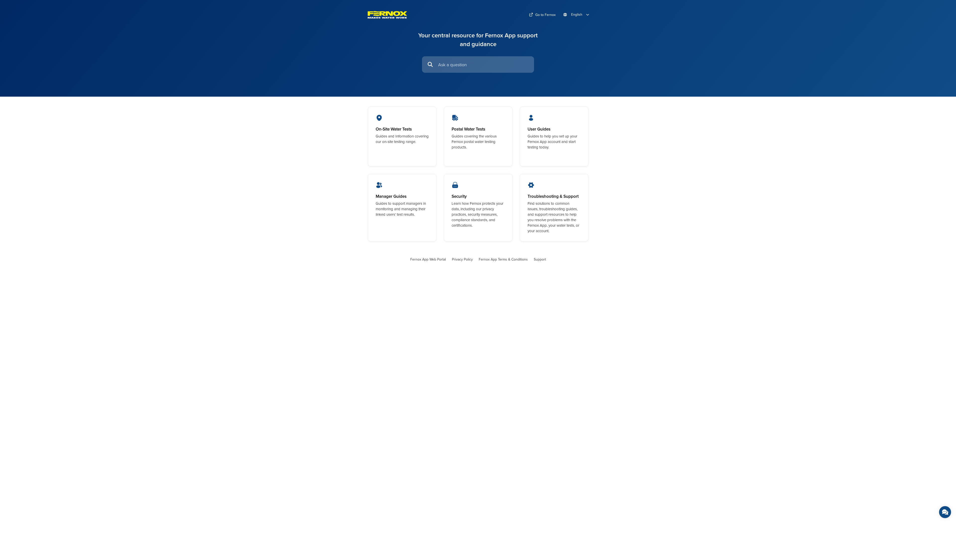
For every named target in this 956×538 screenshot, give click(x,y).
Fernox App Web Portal (428, 259)
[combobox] (483, 65)
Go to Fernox (545, 14)
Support (540, 259)
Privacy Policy (462, 259)
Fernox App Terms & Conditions (503, 259)
